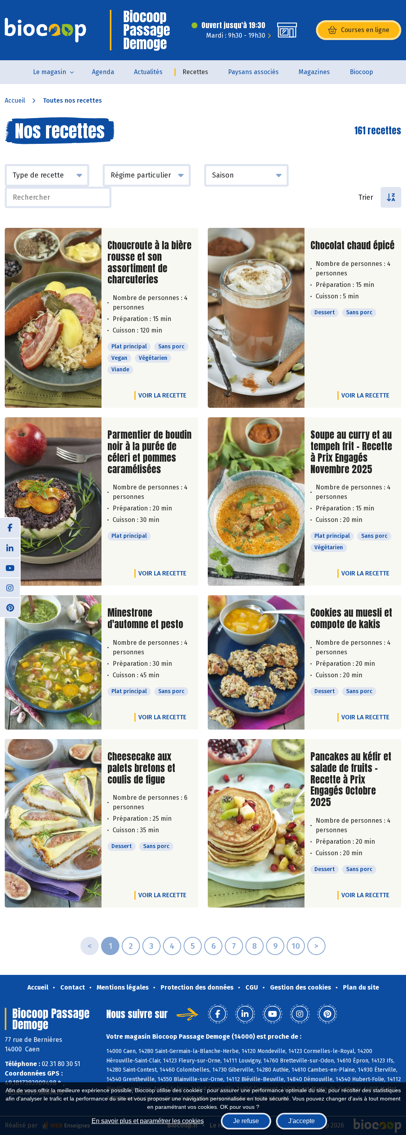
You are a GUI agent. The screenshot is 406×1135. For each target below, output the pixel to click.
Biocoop (361, 72)
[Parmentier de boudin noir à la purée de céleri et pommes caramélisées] (53, 501)
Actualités (148, 72)
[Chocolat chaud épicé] (256, 318)
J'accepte (301, 1121)
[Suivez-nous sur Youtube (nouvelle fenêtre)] (10, 567)
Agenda (103, 72)
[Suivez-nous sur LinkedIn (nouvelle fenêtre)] (10, 548)
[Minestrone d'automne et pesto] (53, 662)
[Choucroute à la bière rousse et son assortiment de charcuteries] (53, 318)
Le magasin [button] (49, 72)
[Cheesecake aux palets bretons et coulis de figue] (53, 823)
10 (295, 946)
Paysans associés (253, 72)
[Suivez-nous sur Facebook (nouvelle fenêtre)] (10, 528)
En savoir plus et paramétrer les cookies (148, 1121)
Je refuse (246, 1121)
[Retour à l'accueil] (45, 30)
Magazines (314, 72)
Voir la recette (162, 395)
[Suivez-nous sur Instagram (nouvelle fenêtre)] (10, 587)
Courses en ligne (365, 30)
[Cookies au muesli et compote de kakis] (256, 662)
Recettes (195, 72)
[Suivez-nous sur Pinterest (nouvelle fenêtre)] (10, 607)
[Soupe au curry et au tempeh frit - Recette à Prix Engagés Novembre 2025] (256, 501)
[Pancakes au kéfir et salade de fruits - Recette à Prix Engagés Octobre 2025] (256, 823)
